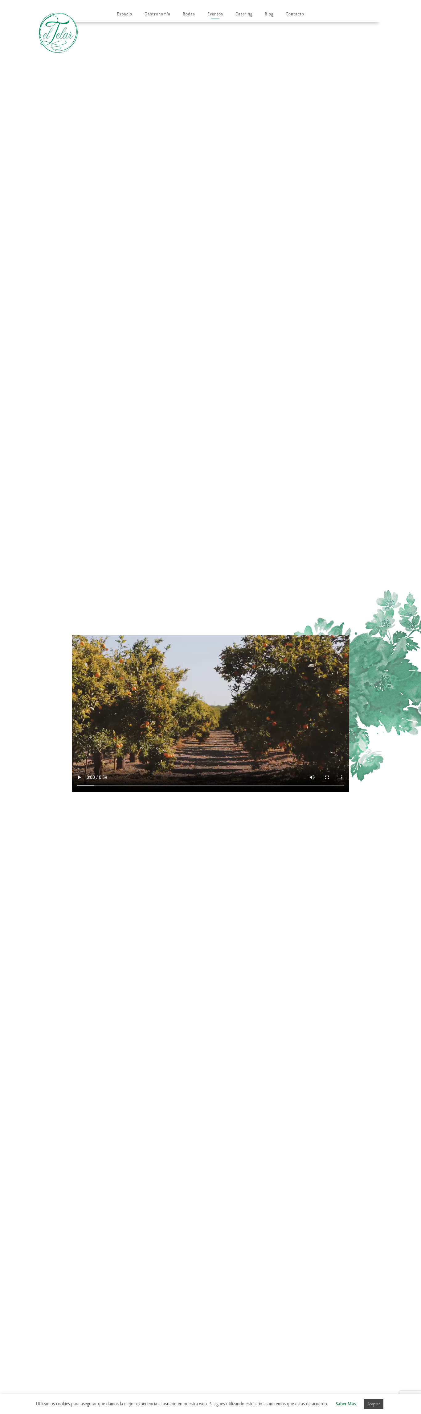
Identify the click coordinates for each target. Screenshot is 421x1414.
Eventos (215, 14)
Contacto (295, 14)
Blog (269, 14)
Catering (243, 14)
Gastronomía (157, 14)
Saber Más (346, 1404)
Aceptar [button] (373, 1404)
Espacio (124, 14)
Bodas (189, 14)
